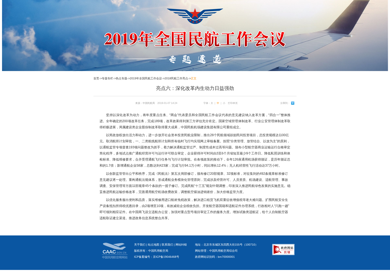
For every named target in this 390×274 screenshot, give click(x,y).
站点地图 (153, 244)
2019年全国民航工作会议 (146, 78)
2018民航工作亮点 (176, 78)
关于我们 (139, 244)
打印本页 (233, 103)
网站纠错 (181, 244)
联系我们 (167, 244)
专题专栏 (107, 78)
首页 (96, 78)
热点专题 (121, 78)
